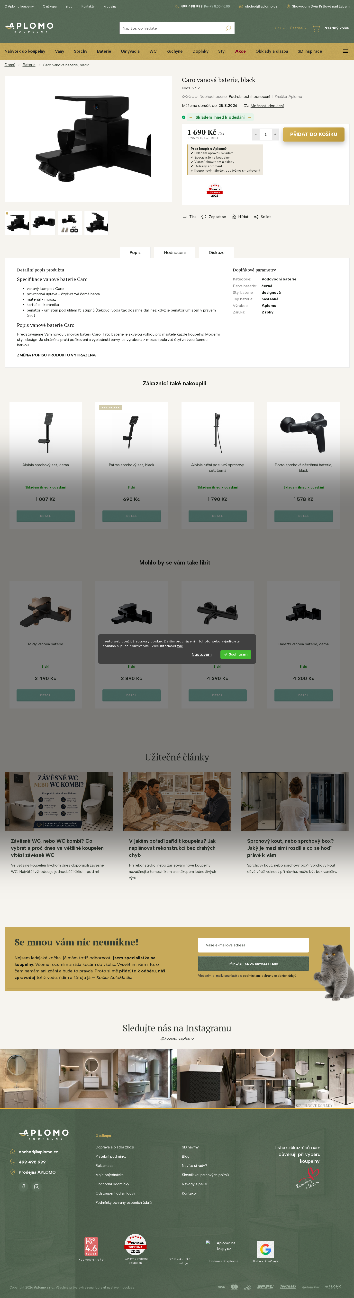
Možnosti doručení (267, 105)
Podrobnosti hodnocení (249, 96)
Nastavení (202, 654)
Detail (45, 516)
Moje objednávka (110, 1175)
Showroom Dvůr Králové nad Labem (321, 6)
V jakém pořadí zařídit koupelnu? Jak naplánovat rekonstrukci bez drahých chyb (172, 848)
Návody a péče (194, 1184)
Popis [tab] (135, 252)
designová (271, 292)
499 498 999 (32, 1162)
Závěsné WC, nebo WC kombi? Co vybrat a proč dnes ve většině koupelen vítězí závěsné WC (57, 848)
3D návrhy (190, 1147)
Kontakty (88, 6)
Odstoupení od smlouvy (115, 1193)
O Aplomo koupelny (19, 6)
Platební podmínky (111, 1156)
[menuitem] (59, 51)
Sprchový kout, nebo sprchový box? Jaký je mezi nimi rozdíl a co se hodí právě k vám (290, 848)
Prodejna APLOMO (37, 1172)
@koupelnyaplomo (177, 1038)
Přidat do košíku (313, 134)
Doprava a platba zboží (115, 1147)
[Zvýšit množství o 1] (275, 134)
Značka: (288, 96)
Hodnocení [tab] (175, 252)
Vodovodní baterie (279, 279)
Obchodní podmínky (112, 1184)
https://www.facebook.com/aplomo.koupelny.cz (23, 1186)
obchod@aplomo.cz (38, 1151)
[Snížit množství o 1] (256, 134)
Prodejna (110, 6)
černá (267, 286)
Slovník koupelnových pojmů (205, 1175)
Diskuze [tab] (217, 252)
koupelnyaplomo (37, 1186)
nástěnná (270, 299)
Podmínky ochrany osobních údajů (124, 1202)
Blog (69, 6)
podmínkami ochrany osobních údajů (269, 976)
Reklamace (105, 1165)
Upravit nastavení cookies (114, 1287)
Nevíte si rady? (194, 1165)
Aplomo (269, 305)
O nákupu (50, 6)
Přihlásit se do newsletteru (253, 963)
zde (180, 646)
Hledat (228, 28)
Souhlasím (238, 654)
